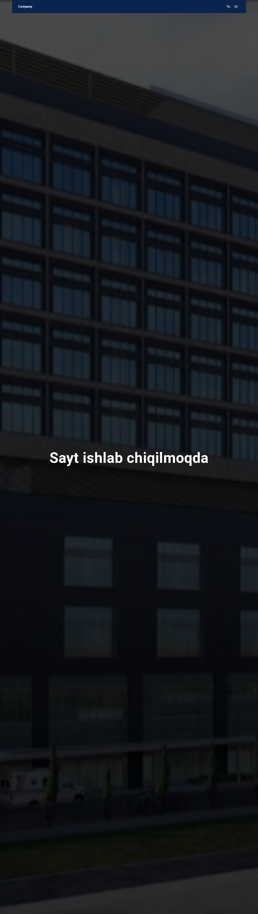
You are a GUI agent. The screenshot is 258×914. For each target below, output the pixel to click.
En (236, 6)
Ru (228, 6)
